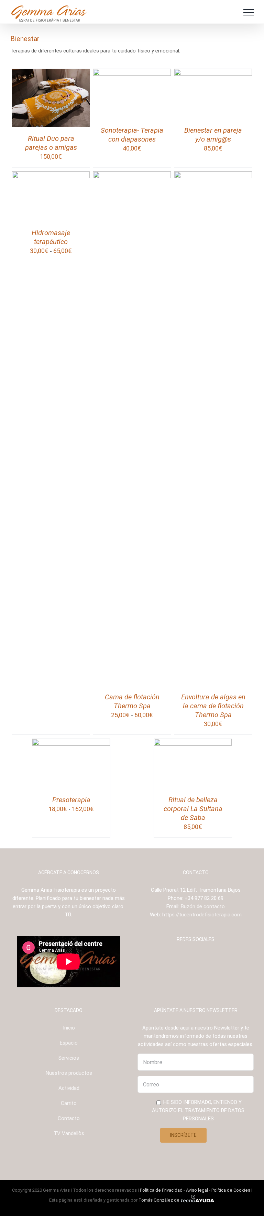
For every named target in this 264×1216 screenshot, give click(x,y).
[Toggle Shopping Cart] (229, 12)
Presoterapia (71, 800)
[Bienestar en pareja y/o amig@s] (213, 73)
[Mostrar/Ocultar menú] (248, 12)
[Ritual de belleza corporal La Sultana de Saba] (193, 743)
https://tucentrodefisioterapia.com (202, 915)
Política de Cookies (230, 1190)
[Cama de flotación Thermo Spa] (132, 175)
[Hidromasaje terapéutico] (51, 175)
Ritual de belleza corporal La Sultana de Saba (193, 809)
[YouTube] (200, 957)
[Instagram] (191, 957)
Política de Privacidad (161, 1190)
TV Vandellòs (69, 1133)
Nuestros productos (69, 1073)
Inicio (69, 1028)
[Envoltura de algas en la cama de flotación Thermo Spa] (213, 175)
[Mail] (210, 957)
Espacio (69, 1043)
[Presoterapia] (71, 743)
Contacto (69, 1118)
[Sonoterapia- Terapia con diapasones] (132, 73)
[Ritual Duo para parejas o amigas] (51, 73)
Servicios (68, 1058)
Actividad (68, 1088)
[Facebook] (182, 957)
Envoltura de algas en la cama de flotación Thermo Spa (213, 706)
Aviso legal (197, 1190)
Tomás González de (159, 1200)
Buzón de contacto (203, 906)
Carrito (69, 1103)
